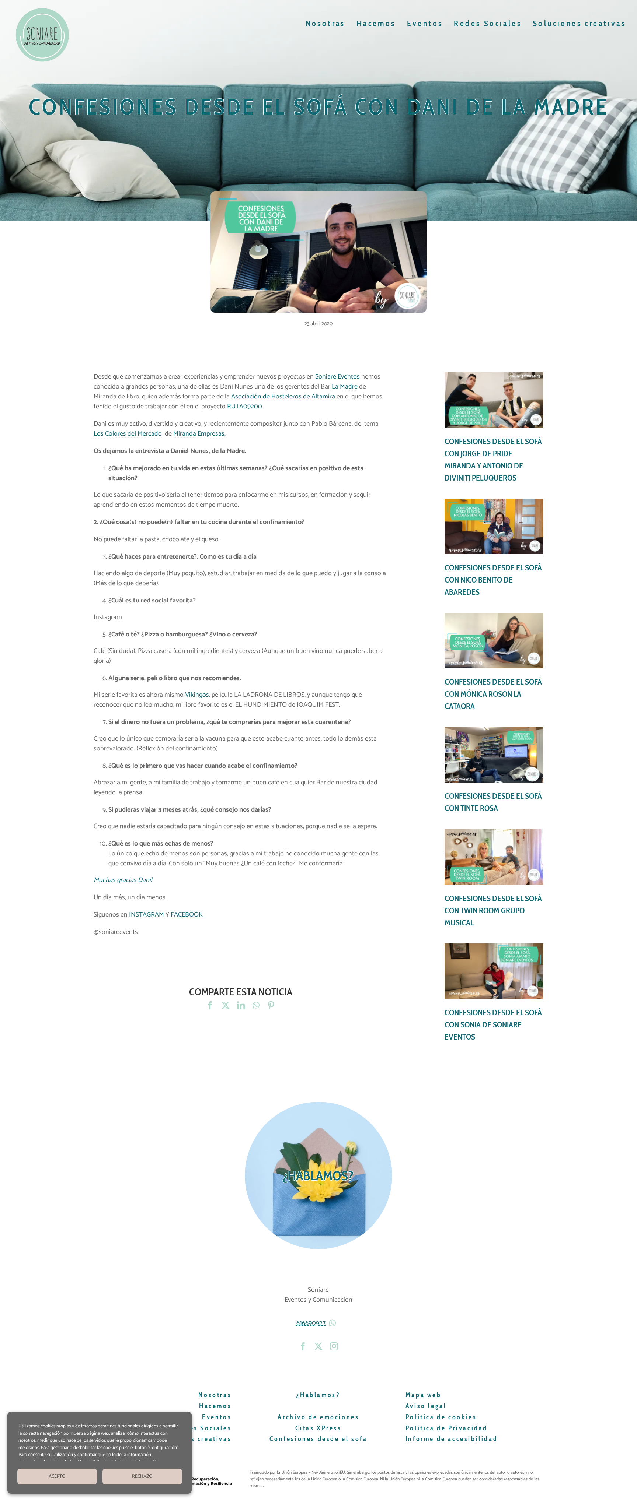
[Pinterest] (271, 1005)
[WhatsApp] (256, 1005)
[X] (225, 1005)
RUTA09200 (244, 406)
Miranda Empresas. (199, 433)
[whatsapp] (333, 1323)
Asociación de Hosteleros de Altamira (283, 396)
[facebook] (303, 1346)
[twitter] (318, 1346)
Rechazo (142, 1476)
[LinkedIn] (241, 1005)
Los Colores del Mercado (128, 433)
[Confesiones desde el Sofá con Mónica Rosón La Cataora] (494, 662)
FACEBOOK (187, 914)
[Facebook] (210, 1005)
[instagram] (334, 1346)
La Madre (345, 386)
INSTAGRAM (146, 914)
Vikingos (197, 694)
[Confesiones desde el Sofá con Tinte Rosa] (494, 770)
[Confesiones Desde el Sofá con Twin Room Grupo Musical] (494, 878)
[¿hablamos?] (318, 1175)
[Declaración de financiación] (396, 1479)
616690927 (311, 1323)
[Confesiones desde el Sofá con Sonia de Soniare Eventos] (494, 993)
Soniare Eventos (337, 376)
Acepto (57, 1476)
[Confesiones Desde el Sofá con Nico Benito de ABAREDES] (494, 548)
